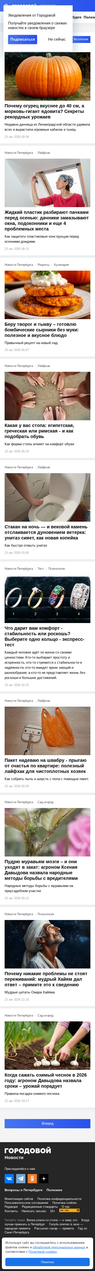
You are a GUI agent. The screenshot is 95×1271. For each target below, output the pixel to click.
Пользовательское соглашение (26, 1202)
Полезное (54, 1190)
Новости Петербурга (19, 152)
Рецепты (43, 264)
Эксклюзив (80, 39)
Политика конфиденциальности (59, 1199)
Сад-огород (45, 802)
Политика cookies (64, 1202)
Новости (14, 1157)
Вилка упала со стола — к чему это (52, 1220)
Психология (56, 568)
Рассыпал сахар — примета (54, 1228)
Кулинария (61, 264)
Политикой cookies (43, 1251)
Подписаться (22, 39)
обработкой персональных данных (59, 1247)
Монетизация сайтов (19, 1199)
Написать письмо (34, 1211)
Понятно (47, 1262)
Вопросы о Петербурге (23, 1190)
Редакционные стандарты (40, 1206)
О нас (66, 1206)
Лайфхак (44, 152)
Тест (41, 568)
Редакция (11, 1206)
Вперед (47, 1123)
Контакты (11, 1211)
